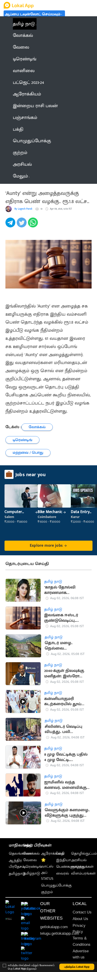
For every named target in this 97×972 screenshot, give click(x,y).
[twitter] (22, 225)
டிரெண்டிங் (32, 866)
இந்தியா (63, 860)
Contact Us (82, 912)
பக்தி (60, 853)
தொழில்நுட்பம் (84, 853)
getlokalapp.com (54, 927)
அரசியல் (79, 860)
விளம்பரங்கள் (83, 873)
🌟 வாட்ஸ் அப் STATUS (47, 869)
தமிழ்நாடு (17, 873)
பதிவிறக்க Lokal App (77, 966)
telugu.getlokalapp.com (59, 933)
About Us (80, 919)
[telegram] (11, 225)
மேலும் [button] (20, 176)
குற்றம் (47, 892)
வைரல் (62, 873)
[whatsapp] (33, 225)
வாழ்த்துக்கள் (82, 866)
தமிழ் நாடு (24, 24)
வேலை (30, 860)
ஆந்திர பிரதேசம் (16, 863)
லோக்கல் (31, 853)
